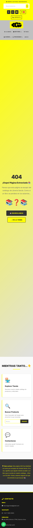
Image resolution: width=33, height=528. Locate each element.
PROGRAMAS (18, 36)
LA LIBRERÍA (8, 31)
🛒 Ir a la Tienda (16, 220)
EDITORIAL (18, 31)
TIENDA (27, 31)
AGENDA (7, 36)
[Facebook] (8, 12)
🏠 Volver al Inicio (16, 213)
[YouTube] (16, 12)
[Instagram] (12, 12)
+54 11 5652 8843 (9, 513)
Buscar (24, 421)
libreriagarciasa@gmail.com (11, 505)
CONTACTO (17, 17)
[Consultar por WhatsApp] (3, 524)
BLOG (27, 36)
